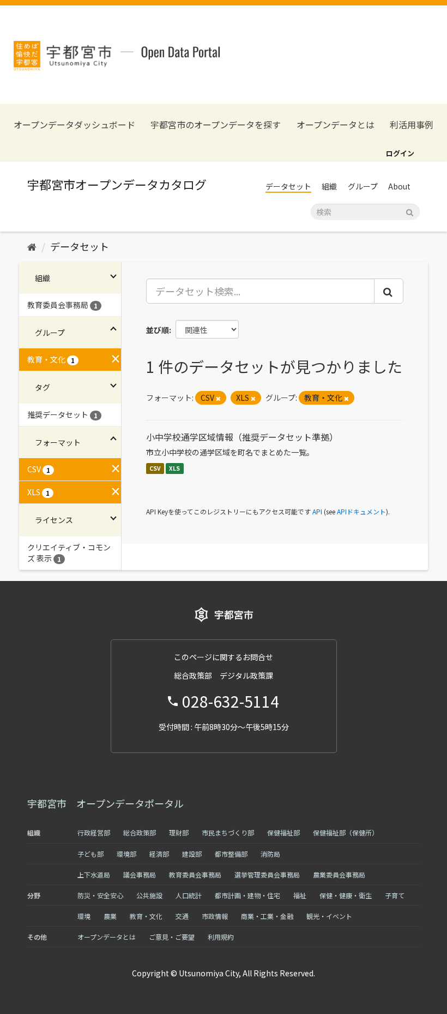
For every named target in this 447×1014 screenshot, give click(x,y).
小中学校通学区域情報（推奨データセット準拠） (242, 436)
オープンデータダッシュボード (74, 124)
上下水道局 (93, 874)
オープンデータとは (335, 124)
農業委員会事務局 (339, 874)
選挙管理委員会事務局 (267, 874)
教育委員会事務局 (195, 874)
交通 (182, 916)
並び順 (157, 329)
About (399, 186)
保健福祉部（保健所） (345, 832)
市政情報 (215, 916)
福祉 (299, 895)
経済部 (159, 853)
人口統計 (189, 895)
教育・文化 (146, 916)
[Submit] (409, 211)
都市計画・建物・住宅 (247, 895)
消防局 (270, 853)
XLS (174, 468)
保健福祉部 (283, 832)
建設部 (192, 853)
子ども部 (90, 853)
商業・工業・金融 (267, 916)
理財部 (179, 832)
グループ (363, 186)
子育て (394, 895)
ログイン (400, 153)
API (317, 511)
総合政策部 (139, 832)
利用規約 (221, 936)
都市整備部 (231, 853)
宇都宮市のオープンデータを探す (215, 124)
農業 (110, 916)
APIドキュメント (361, 511)
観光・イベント (329, 916)
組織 (329, 186)
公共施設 (149, 895)
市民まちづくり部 (228, 832)
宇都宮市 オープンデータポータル (105, 803)
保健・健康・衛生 (345, 895)
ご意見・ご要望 (172, 936)
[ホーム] (32, 246)
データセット (288, 186)
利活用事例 (411, 124)
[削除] (218, 398)
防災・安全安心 (100, 895)
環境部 (126, 853)
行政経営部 (93, 832)
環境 (83, 916)
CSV (155, 468)
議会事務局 (139, 874)
